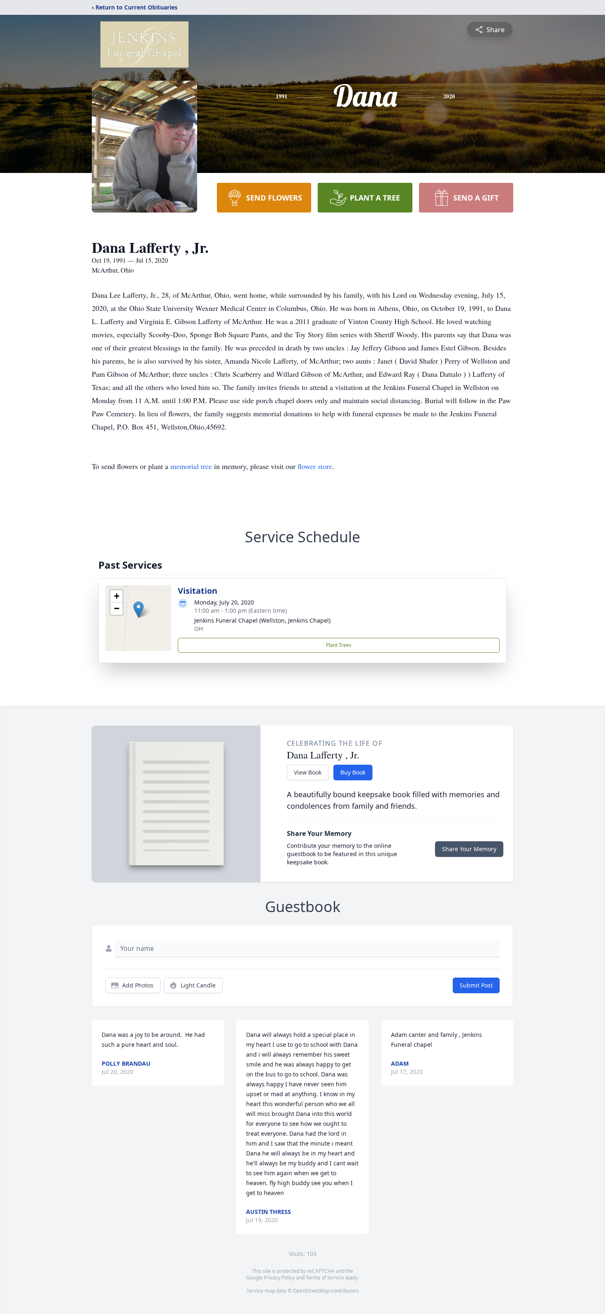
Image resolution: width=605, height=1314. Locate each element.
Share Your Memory (469, 849)
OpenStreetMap (311, 1290)
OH (198, 628)
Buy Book (352, 772)
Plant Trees (338, 645)
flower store (315, 466)
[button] (138, 609)
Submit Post (476, 985)
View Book (307, 772)
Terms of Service (325, 1277)
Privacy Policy (279, 1277)
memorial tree (191, 466)
